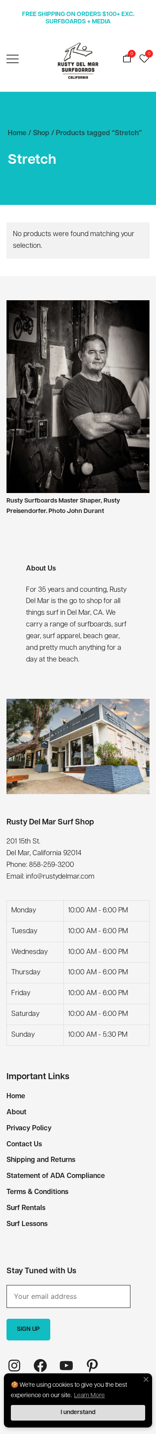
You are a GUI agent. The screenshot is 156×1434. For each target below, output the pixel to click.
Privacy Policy (29, 1128)
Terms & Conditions (37, 1192)
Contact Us (24, 1144)
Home (17, 133)
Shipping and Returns (40, 1160)
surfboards (94, 624)
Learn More (89, 1395)
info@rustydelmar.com (60, 876)
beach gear (100, 636)
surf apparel (61, 636)
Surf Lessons (27, 1224)
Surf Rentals (26, 1208)
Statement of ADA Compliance (55, 1176)
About (16, 1112)
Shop (41, 133)
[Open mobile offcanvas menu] (12, 59)
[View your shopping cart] (127, 59)
